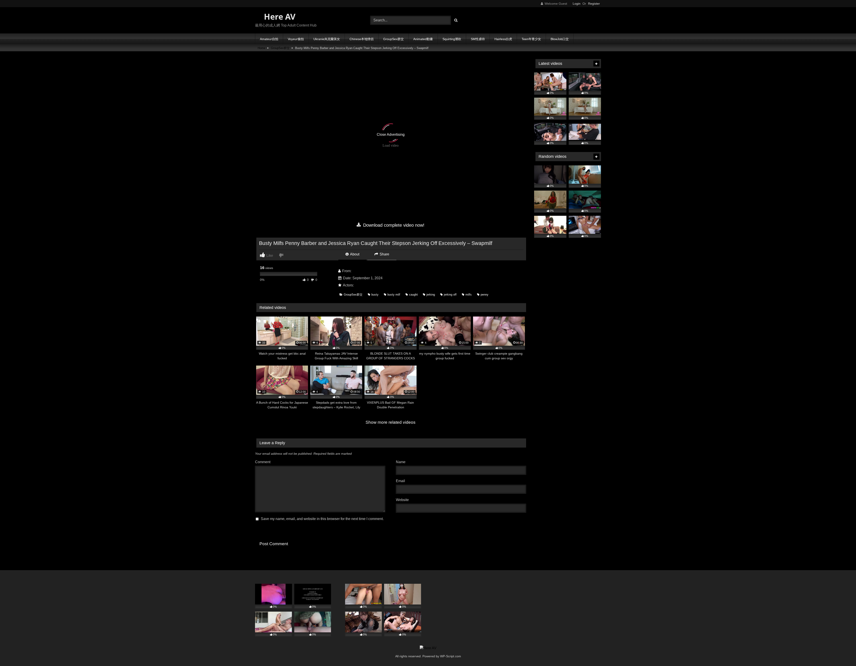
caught (413, 294)
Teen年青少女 (531, 39)
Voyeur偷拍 (296, 39)
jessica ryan (364, 285)
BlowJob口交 (560, 39)
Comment (262, 462)
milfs (468, 294)
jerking (430, 294)
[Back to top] (842, 652)
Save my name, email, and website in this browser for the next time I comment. (322, 519)
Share (384, 254)
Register (594, 3)
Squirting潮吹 (451, 39)
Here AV (278, 16)
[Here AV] (428, 648)
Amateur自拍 (269, 39)
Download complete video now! (393, 225)
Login (576, 3)
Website (402, 500)
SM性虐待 (478, 39)
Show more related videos (391, 422)
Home (261, 48)
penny (484, 294)
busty (375, 294)
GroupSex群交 (393, 39)
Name (402, 462)
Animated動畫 (423, 39)
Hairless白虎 (503, 39)
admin (357, 271)
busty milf (393, 294)
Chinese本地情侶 (362, 39)
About (354, 254)
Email (401, 481)
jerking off (450, 294)
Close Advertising (391, 134)
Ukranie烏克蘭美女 (326, 39)
